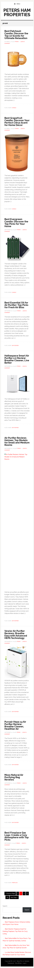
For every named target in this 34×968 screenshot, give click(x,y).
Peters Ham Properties (17, 12)
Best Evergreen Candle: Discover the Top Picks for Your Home (16, 223)
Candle (14, 107)
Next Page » (14, 898)
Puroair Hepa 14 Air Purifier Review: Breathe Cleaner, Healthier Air (15, 725)
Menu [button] (18, 4)
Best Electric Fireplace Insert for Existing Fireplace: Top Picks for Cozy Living (15, 931)
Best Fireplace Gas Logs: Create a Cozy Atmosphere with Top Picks (16, 836)
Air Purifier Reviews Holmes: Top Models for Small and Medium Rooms (16, 441)
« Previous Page (10, 894)
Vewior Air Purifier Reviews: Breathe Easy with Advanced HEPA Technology (15, 634)
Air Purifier (15, 345)
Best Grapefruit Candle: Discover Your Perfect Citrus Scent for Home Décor (16, 121)
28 (7, 897)
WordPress (18, 963)
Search (5, 906)
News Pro (19, 961)
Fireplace (14, 882)
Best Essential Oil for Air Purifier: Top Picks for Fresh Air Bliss (16, 305)
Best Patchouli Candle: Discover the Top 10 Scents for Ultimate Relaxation (16, 35)
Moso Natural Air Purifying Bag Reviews (13, 777)
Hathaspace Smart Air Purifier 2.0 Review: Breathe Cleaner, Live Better (16, 359)
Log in (24, 963)
